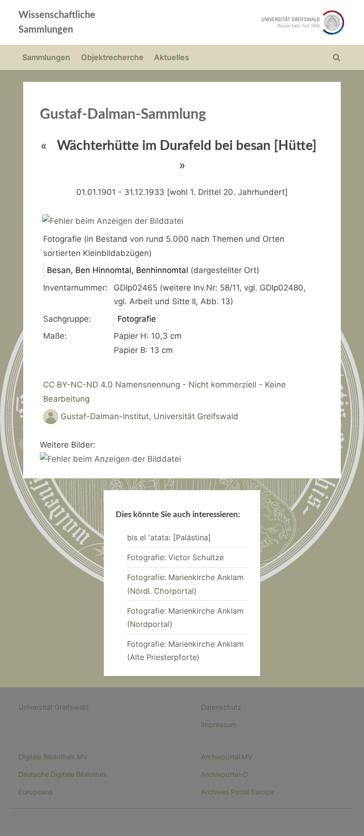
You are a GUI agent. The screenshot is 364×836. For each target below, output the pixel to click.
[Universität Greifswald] (247, 22)
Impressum (219, 725)
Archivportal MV (227, 757)
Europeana (35, 792)
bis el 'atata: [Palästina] (169, 537)
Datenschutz (221, 707)
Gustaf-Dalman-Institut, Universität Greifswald (149, 417)
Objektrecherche (112, 57)
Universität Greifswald (53, 707)
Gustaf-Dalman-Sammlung (123, 114)
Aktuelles (171, 57)
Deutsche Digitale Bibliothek (62, 774)
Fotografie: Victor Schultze (175, 557)
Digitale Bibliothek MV (53, 757)
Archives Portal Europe (237, 792)
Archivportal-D (224, 774)
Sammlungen (46, 57)
